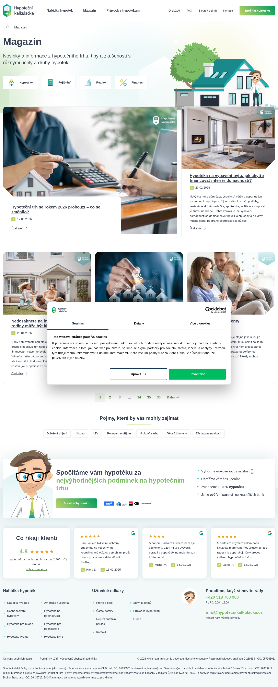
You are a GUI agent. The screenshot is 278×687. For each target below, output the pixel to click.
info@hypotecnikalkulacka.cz (234, 612)
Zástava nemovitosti (208, 433)
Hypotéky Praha (17, 636)
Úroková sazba (149, 433)
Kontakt (228, 10)
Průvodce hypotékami (123, 10)
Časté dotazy (104, 610)
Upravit (136, 374)
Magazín (89, 10)
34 (139, 397)
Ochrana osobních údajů (17, 658)
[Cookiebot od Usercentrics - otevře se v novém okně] (208, 310)
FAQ (189, 10)
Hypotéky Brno (53, 636)
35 (149, 397)
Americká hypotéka (56, 602)
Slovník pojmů (208, 10)
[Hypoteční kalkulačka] (18, 10)
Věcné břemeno (177, 433)
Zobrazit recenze (36, 569)
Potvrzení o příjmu (119, 433)
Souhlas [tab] (78, 323)
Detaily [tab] (139, 323)
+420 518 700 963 (222, 597)
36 (159, 397)
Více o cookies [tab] (200, 323)
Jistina (80, 433)
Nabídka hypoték (60, 10)
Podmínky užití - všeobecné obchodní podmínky (68, 658)
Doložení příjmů (57, 433)
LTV (95, 433)
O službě (174, 10)
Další (171, 397)
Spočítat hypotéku (257, 10)
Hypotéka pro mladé (20, 623)
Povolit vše (197, 374)
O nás (137, 619)
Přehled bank (104, 602)
